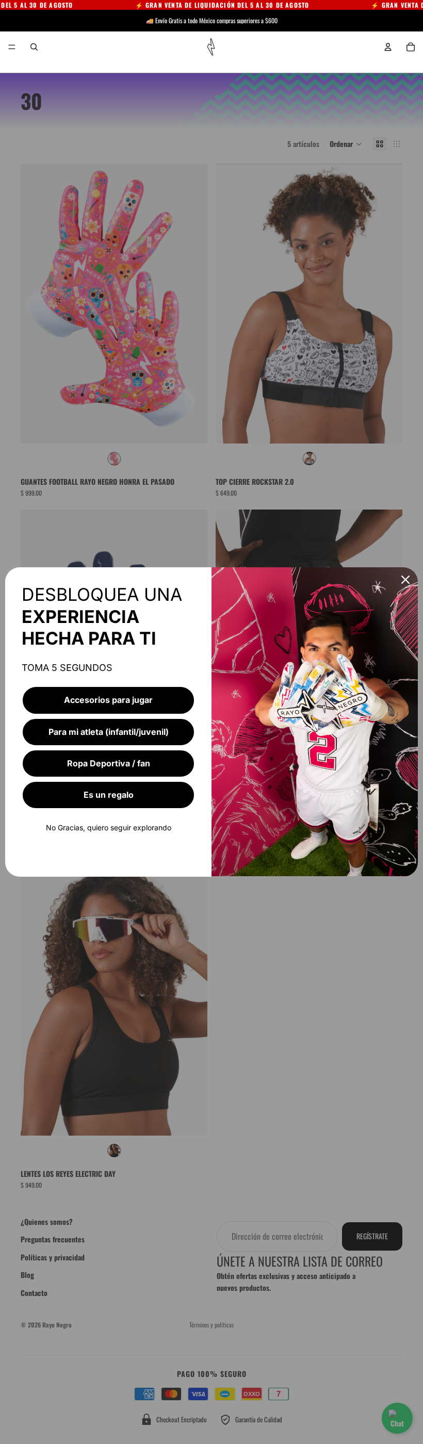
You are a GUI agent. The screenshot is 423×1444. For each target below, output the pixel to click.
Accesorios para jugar (108, 700)
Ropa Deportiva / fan (108, 763)
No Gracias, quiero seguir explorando (108, 827)
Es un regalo (109, 795)
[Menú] (12, 47)
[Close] (405, 579)
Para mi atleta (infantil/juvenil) (108, 732)
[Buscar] (34, 47)
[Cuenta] (388, 47)
